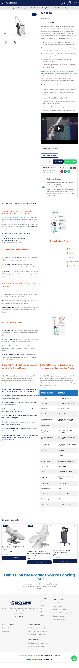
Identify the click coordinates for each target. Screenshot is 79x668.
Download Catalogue (50, 148)
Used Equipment (60, 8)
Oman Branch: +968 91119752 (37, 634)
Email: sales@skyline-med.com (38, 628)
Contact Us (56, 603)
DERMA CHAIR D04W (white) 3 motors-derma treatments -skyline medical (38, 553)
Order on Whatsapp (70, 161)
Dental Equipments (12, 8)
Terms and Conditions (60, 609)
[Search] (63, 3)
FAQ (41, 612)
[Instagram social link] (74, 168)
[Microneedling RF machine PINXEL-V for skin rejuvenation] (65, 536)
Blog (41, 608)
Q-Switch (20, 217)
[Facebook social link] (71, 168)
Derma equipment (14, 219)
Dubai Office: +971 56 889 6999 (38, 631)
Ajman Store (6, 631)
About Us (43, 615)
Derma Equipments (24, 8)
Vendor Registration (59, 619)
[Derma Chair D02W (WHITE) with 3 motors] (14, 534)
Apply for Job (57, 606)
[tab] (6, 204)
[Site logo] (11, 3)
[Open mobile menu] (2, 3)
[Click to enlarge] (5, 34)
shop (42, 605)
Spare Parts (69, 8)
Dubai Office (6, 628)
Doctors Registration (59, 616)
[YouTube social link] (61, 171)
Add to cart (58, 161)
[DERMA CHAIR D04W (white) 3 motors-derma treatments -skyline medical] (39, 536)
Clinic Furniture (35, 8)
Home (42, 602)
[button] (70, 161)
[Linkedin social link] (65, 171)
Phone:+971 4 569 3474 (36, 646)
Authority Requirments (47, 8)
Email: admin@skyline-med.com (38, 643)
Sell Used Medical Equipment (62, 613)
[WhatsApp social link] (68, 171)
